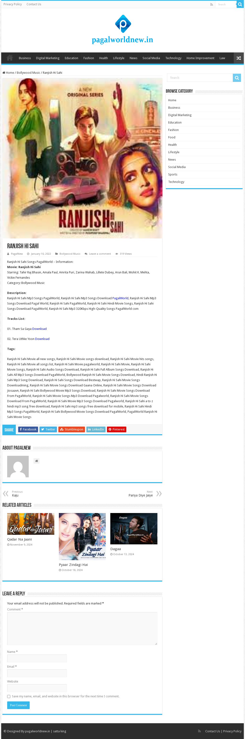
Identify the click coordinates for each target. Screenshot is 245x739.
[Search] (240, 4)
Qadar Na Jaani (19, 539)
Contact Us (34, 4)
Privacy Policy (13, 4)
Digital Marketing (48, 58)
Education (71, 58)
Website (12, 681)
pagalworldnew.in (37, 731)
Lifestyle (118, 58)
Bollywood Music (28, 72)
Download (39, 329)
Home (10, 57)
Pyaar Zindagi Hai (73, 565)
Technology (173, 58)
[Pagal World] (122, 29)
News (133, 58)
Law (222, 58)
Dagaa (115, 549)
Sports (172, 174)
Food (171, 137)
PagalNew (17, 253)
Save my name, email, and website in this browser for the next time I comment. (65, 696)
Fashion (89, 58)
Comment (15, 609)
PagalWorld (120, 298)
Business (25, 58)
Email (12, 666)
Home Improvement (200, 58)
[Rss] (211, 4)
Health (103, 58)
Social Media (151, 58)
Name (12, 652)
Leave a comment (100, 253)
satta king (59, 731)
